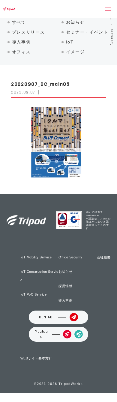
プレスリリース (28, 32)
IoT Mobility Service (36, 257)
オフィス (21, 51)
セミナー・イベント (87, 32)
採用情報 (65, 286)
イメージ (75, 51)
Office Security (70, 257)
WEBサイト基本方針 (36, 358)
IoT (70, 42)
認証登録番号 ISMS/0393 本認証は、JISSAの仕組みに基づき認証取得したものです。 (98, 220)
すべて (19, 22)
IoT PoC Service (33, 294)
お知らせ (75, 22)
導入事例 (21, 42)
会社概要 (104, 257)
